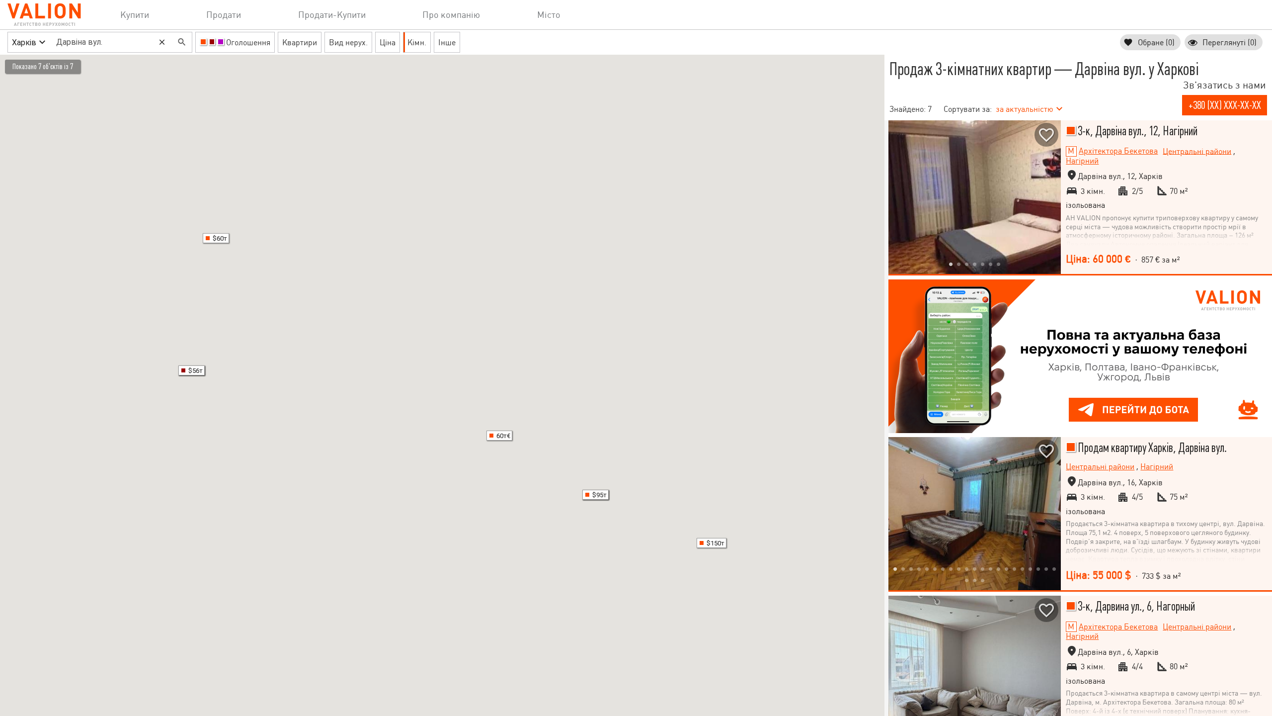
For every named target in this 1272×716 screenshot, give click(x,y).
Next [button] (1051, 197)
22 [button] (967, 580)
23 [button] (975, 580)
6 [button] (991, 264)
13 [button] (991, 569)
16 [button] (1015, 569)
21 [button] (1054, 569)
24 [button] (983, 580)
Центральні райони (1197, 151)
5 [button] (983, 264)
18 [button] (1030, 569)
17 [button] (1023, 569)
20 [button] (1046, 569)
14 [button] (999, 569)
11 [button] (975, 569)
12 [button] (983, 569)
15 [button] (1007, 569)
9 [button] (959, 569)
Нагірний (1082, 161)
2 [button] (959, 264)
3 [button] (967, 264)
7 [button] (999, 264)
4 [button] (975, 264)
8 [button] (951, 569)
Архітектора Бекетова (1118, 151)
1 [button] (951, 264)
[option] (974, 197)
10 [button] (967, 569)
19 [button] (1038, 569)
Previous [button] (898, 197)
